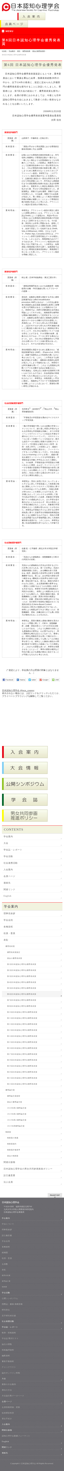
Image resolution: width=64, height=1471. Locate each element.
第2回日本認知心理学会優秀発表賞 (21, 970)
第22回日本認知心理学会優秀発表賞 (22, 1084)
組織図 (5, 1252)
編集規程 (6, 1355)
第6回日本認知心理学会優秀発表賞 (21, 994)
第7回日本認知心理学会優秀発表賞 (21, 1000)
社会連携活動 (11, 863)
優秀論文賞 (10, 1090)
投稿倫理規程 (8, 1350)
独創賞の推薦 (12, 1138)
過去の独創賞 (12, 1156)
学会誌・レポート (13, 850)
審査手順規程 (8, 1361)
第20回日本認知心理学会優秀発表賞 (22, 1072)
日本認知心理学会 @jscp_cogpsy (18, 690)
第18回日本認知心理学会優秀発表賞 (22, 1060)
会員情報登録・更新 (11, 1407)
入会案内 (8, 869)
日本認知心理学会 (28, 1463)
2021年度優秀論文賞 (16, 1126)
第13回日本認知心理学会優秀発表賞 (22, 1030)
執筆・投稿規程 (9, 1333)
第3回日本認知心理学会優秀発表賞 (21, 976)
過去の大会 (7, 1390)
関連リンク (9, 889)
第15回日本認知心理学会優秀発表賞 (22, 1042)
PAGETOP (55, 1195)
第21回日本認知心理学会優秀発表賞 (22, 1078)
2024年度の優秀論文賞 (16, 1108)
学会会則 (8, 920)
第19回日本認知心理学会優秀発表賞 (22, 1066)
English (7, 896)
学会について (8, 1224)
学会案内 (8, 836)
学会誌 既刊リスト (10, 1338)
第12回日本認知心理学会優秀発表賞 (22, 1024)
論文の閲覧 (7, 1344)
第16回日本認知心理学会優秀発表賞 (22, 1048)
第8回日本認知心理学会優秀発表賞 (21, 1006)
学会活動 (8, 856)
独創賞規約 (11, 1144)
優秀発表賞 (10, 946)
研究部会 (6, 1310)
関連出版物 (9, 1162)
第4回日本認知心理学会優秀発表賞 (21, 982)
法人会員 (8, 1182)
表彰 (6, 940)
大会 (6, 843)
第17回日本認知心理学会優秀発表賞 (22, 1054)
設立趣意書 (9, 1175)
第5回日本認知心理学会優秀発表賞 (21, 988)
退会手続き (7, 1418)
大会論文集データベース (13, 1396)
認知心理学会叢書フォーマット (16, 1436)
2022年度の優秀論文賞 (16, 1120)
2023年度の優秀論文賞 (16, 1114)
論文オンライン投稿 (11, 1373)
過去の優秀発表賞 (14, 958)
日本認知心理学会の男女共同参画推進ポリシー (28, 1169)
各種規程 (8, 927)
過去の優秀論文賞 (14, 1102)
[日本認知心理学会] (32, 8)
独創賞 (8, 1132)
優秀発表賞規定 (13, 952)
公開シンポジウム (10, 1298)
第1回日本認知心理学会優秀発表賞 (21, 964)
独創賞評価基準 (13, 1150)
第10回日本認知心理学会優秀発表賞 (22, 1012)
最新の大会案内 (9, 1384)
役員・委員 (9, 933)
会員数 (5, 1264)
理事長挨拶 (9, 913)
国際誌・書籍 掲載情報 (12, 1304)
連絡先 (7, 883)
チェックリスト (9, 1367)
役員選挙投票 (8, 1413)
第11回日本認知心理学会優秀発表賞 (22, 1018)
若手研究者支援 (9, 1315)
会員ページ (9, 876)
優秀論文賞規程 (13, 1096)
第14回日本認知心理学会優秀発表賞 (22, 1036)
